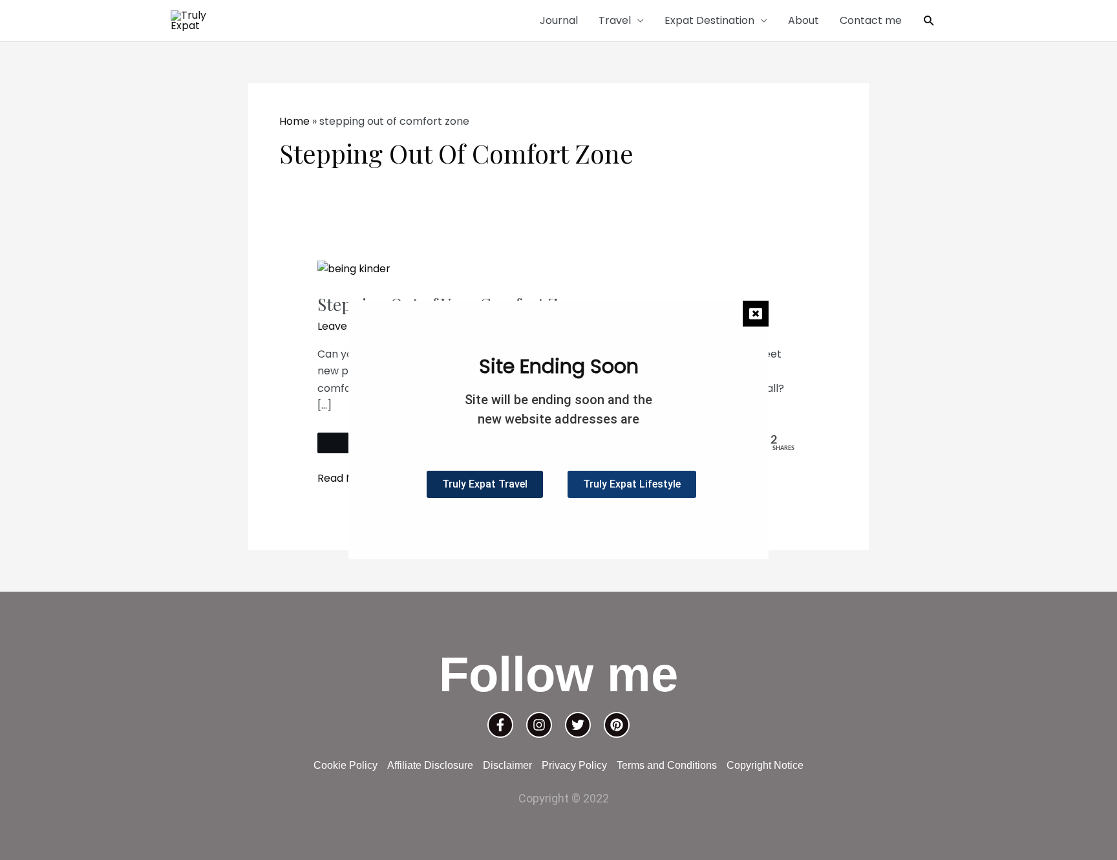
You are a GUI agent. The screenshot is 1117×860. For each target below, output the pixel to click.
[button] (929, 21)
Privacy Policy (574, 765)
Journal (559, 20)
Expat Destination (709, 20)
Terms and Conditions (667, 765)
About (803, 20)
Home (294, 121)
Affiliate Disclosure (430, 765)
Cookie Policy (346, 765)
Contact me (871, 20)
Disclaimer (507, 765)
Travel (615, 20)
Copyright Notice (765, 765)
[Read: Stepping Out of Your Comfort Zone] (353, 268)
